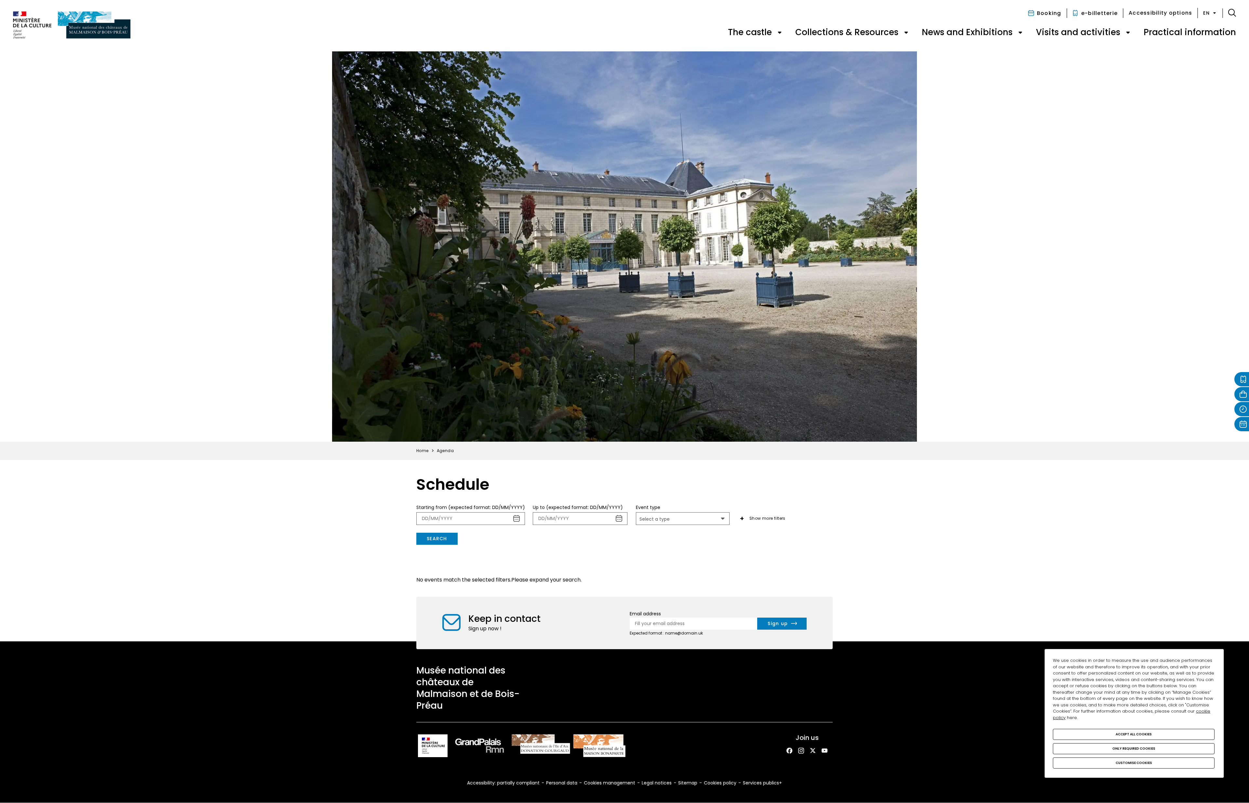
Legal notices (657, 783)
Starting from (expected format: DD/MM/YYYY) (470, 507)
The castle (750, 32)
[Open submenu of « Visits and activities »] (1128, 32)
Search (437, 538)
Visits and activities (1078, 32)
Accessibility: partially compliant (503, 783)
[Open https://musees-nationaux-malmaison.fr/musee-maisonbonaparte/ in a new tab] (599, 746)
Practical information (1190, 32)
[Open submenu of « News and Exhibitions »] (1020, 32)
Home (422, 450)
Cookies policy (720, 783)
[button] (1232, 13)
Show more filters (767, 518)
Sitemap (687, 783)
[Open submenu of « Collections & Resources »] (906, 32)
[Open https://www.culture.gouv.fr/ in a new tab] (433, 746)
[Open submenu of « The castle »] (779, 32)
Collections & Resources (846, 32)
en (1206, 13)
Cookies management (609, 783)
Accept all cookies (1134, 734)
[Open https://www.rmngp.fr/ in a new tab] (480, 746)
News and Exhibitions (967, 32)
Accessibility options (1160, 13)
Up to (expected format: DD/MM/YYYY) (578, 507)
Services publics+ (762, 783)
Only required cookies (1133, 748)
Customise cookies (1134, 762)
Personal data (561, 783)
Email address (645, 613)
